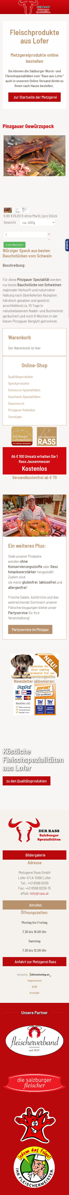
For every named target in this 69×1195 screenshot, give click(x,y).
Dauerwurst (16, 403)
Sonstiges (15, 416)
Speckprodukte (18, 383)
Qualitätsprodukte (20, 376)
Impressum (35, 980)
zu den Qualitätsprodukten (26, 781)
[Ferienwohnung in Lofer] (46, 435)
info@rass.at (39, 893)
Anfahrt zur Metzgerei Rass (35, 961)
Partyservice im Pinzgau (30, 629)
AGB (34, 986)
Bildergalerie (35, 855)
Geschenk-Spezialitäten (24, 396)
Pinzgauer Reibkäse (21, 410)
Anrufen (35, 905)
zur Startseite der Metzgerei (35, 97)
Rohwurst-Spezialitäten (24, 390)
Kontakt (34, 993)
